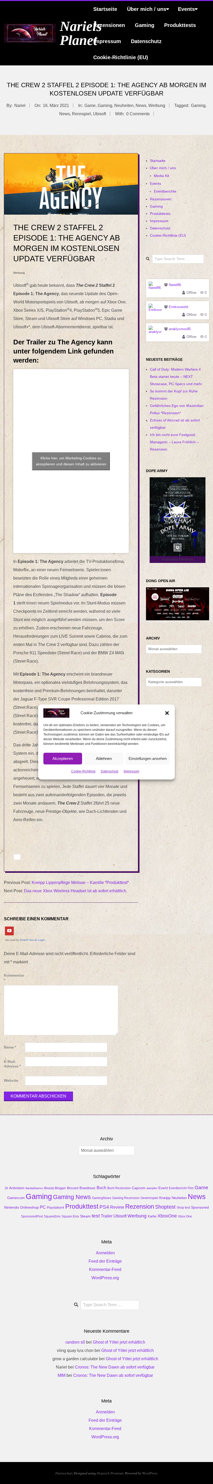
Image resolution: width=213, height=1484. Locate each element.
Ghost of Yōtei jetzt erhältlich (119, 1342)
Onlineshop (29, 1207)
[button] (167, 713)
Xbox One (185, 1216)
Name (10, 1047)
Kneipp (165, 1198)
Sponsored (200, 1207)
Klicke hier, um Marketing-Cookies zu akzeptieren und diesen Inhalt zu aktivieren (71, 461)
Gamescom (16, 1198)
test (96, 1215)
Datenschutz (109, 771)
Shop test (183, 1207)
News (141, 105)
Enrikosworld (178, 307)
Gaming (144, 25)
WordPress (149, 1473)
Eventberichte (165, 191)
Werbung (156, 105)
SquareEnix (52, 1216)
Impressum (131, 771)
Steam (85, 1216)
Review (117, 1207)
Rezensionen (109, 25)
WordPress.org (105, 1278)
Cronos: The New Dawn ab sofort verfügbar (115, 1367)
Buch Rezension (119, 1188)
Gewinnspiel (149, 1198)
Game (90, 105)
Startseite (105, 9)
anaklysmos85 (180, 329)
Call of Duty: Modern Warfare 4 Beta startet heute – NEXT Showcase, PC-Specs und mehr (176, 376)
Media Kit (161, 176)
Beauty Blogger (55, 1188)
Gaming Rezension (125, 1198)
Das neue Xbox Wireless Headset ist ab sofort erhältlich (75, 891)
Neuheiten (124, 105)
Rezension (139, 1206)
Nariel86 (175, 285)
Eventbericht (178, 1188)
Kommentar (14, 978)
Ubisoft (99, 114)
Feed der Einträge (105, 1261)
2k (6, 1188)
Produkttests (180, 25)
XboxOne (167, 1215)
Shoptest (165, 1207)
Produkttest (81, 1206)
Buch (101, 1188)
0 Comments (138, 114)
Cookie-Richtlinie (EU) (120, 57)
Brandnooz (87, 1188)
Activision (16, 1188)
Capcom (138, 1188)
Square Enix (70, 1216)
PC (43, 1207)
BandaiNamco (34, 1188)
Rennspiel (81, 114)
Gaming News (72, 1197)
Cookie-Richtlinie (83, 771)
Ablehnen (104, 758)
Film (191, 1188)
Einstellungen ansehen (148, 758)
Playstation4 (55, 1207)
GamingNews (101, 1198)
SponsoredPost (32, 1216)
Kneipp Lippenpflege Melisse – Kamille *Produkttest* (80, 882)
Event (163, 1188)
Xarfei (152, 1216)
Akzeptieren (62, 758)
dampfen (152, 1188)
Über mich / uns (146, 9)
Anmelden (105, 1253)
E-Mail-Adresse (12, 1064)
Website (11, 1081)
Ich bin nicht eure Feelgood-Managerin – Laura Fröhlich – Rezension (174, 442)
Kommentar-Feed (105, 1269)
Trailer (106, 1216)
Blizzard (72, 1188)
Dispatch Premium (110, 1473)
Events (186, 9)
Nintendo (11, 1207)
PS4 (104, 1207)
